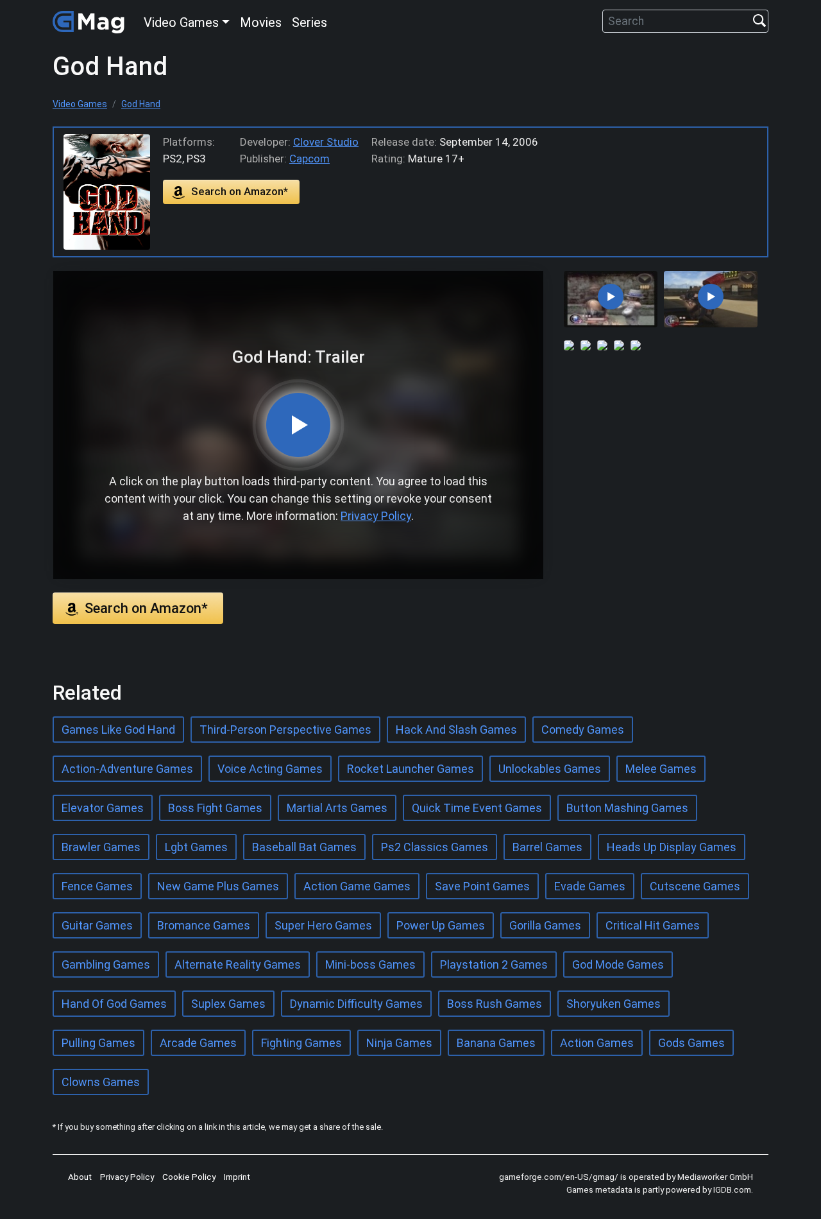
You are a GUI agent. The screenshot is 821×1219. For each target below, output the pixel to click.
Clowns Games (101, 1082)
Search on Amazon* (239, 191)
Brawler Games (101, 847)
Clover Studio (326, 141)
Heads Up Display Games (671, 847)
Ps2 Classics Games (434, 847)
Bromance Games (203, 925)
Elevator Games (103, 808)
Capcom (309, 158)
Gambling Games (106, 964)
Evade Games (589, 886)
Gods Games (691, 1043)
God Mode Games (618, 964)
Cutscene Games (695, 886)
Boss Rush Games (494, 1003)
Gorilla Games (545, 925)
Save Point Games (482, 886)
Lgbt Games (196, 847)
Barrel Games (547, 847)
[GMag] (90, 21)
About (80, 1176)
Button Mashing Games (627, 808)
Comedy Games (582, 729)
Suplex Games (228, 1003)
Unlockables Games (549, 768)
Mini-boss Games (370, 964)
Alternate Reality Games (237, 964)
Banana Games (496, 1043)
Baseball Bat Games (304, 847)
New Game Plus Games (218, 886)
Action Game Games (356, 886)
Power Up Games (440, 925)
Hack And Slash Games (456, 729)
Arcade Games (198, 1043)
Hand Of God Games (114, 1003)
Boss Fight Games (215, 808)
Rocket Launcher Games (410, 768)
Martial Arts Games (337, 808)
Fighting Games (301, 1043)
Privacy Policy (376, 516)
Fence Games (97, 886)
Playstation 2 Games (494, 964)
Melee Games (661, 768)
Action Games (597, 1043)
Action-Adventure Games (127, 768)
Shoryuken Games (613, 1003)
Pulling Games (98, 1043)
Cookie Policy (189, 1176)
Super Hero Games (323, 925)
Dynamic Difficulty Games (356, 1003)
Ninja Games (399, 1043)
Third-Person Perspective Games (285, 729)
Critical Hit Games (652, 925)
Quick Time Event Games (477, 808)
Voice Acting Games (270, 768)
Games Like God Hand (118, 729)
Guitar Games (97, 925)
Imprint (237, 1176)
